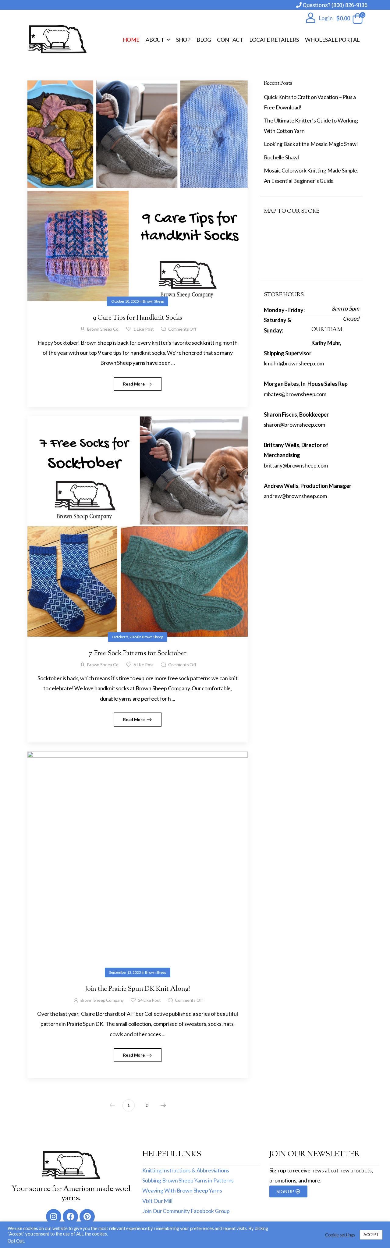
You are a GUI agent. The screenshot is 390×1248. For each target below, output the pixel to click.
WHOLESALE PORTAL (332, 39)
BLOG (204, 39)
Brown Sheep (153, 301)
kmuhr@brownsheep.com (294, 363)
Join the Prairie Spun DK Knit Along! (137, 989)
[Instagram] (53, 1216)
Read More (134, 383)
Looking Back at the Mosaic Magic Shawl (311, 143)
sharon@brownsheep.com (294, 424)
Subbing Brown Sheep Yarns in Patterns (188, 1180)
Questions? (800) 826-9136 (335, 5)
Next (163, 1105)
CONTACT (230, 39)
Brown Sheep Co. (103, 329)
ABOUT (155, 39)
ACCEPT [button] (371, 1234)
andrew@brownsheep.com (295, 495)
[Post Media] (137, 190)
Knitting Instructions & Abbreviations (185, 1170)
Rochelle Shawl (281, 157)
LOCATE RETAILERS (274, 39)
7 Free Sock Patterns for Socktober (137, 654)
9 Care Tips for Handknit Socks (137, 318)
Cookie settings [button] (340, 1234)
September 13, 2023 (125, 972)
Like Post (143, 329)
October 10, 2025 (125, 301)
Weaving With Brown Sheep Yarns (182, 1190)
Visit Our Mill (157, 1200)
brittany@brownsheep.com (296, 465)
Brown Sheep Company (102, 1000)
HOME (131, 39)
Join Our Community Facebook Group (186, 1210)
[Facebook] (70, 1216)
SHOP (183, 39)
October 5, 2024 (125, 637)
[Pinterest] (87, 1216)
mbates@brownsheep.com (295, 394)
